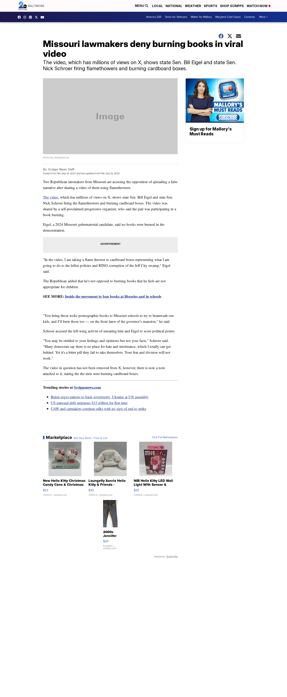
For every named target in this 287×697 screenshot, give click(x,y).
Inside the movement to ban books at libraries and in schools (113, 296)
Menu (140, 5)
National (174, 6)
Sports (210, 6)
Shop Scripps (232, 6)
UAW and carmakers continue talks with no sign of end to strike (98, 408)
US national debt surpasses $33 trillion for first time (89, 402)
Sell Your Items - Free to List (90, 438)
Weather (193, 6)
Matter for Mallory (201, 17)
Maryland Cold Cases (228, 17)
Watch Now (257, 6)
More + (263, 17)
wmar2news (25, 17)
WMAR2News (31, 17)
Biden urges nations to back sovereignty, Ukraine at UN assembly (100, 396)
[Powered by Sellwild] (172, 556)
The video (50, 197)
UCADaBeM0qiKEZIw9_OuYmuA (43, 17)
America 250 (153, 17)
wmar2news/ (20, 17)
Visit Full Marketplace (165, 437)
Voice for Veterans (176, 17)
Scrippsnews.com (87, 387)
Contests (249, 17)
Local (157, 6)
